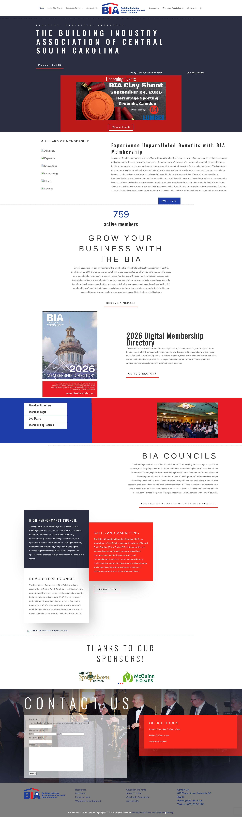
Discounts (80, 793)
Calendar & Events (73, 8)
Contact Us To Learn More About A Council (178, 504)
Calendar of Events (136, 789)
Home (41, 8)
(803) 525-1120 (198, 72)
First (31, 733)
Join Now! (190, 8)
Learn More (107, 590)
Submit (33, 774)
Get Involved (91, 8)
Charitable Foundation (172, 8)
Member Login (50, 65)
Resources (153, 8)
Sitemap (169, 812)
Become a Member (121, 303)
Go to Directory (142, 374)
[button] (118, 683)
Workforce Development (88, 800)
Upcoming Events (121, 78)
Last (59, 733)
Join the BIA (132, 800)
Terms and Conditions (155, 812)
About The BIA (54, 8)
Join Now (169, 201)
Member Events (121, 127)
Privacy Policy (138, 812)
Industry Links (82, 797)
